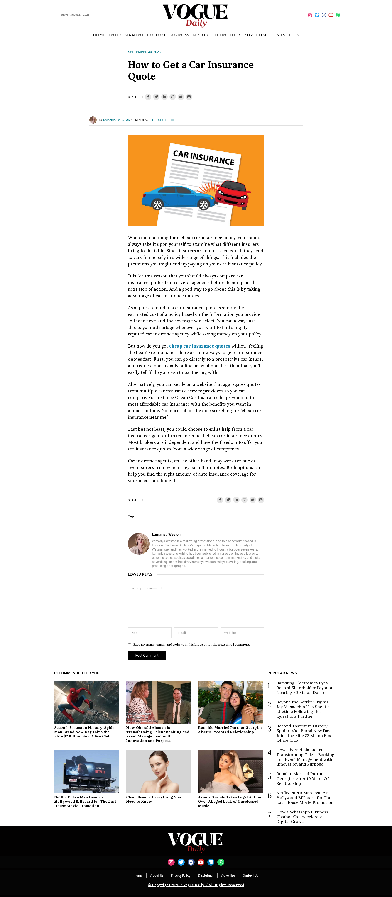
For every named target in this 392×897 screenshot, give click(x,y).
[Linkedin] (210, 862)
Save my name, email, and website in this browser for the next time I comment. (191, 645)
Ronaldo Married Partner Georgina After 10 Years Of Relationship (230, 729)
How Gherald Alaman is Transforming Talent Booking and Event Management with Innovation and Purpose (157, 734)
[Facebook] (324, 15)
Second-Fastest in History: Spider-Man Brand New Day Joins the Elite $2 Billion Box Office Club (86, 731)
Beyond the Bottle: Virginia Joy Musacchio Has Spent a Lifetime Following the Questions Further (303, 709)
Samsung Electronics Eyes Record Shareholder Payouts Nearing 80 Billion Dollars (304, 687)
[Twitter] (317, 15)
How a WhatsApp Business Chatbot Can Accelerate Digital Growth (302, 816)
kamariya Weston (116, 120)
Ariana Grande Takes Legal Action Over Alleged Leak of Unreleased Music (229, 801)
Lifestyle (159, 120)
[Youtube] (330, 15)
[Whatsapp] (338, 15)
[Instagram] (310, 15)
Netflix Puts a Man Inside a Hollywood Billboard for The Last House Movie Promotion (85, 801)
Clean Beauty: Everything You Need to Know (153, 799)
